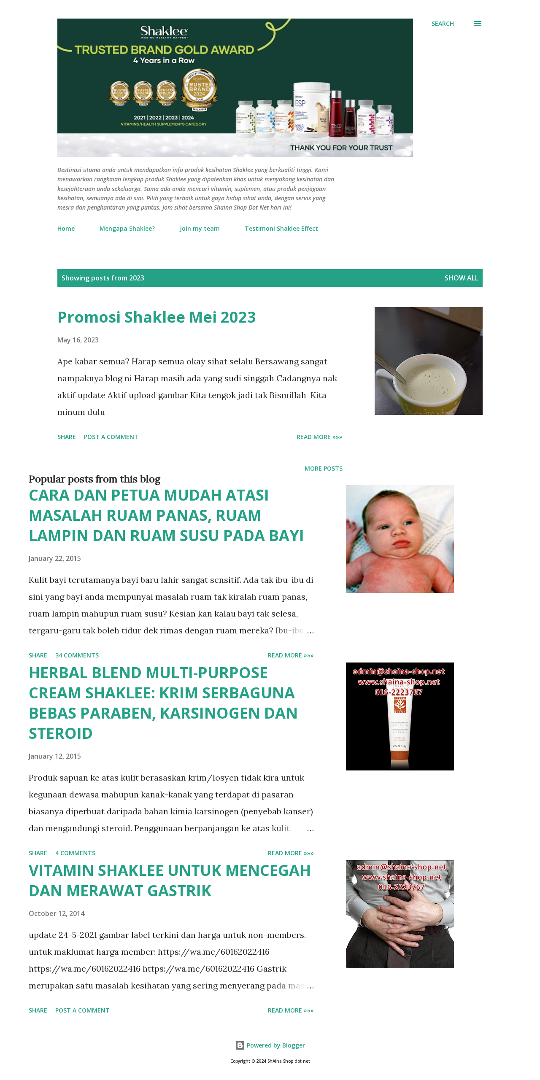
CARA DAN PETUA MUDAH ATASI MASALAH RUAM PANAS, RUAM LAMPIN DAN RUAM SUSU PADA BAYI (166, 515)
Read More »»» (320, 437)
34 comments (77, 655)
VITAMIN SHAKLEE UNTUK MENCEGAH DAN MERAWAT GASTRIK (170, 880)
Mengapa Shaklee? (127, 228)
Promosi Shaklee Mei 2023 (156, 317)
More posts (324, 468)
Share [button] (66, 437)
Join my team (200, 228)
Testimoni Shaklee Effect (281, 228)
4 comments (75, 853)
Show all (461, 278)
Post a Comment (111, 437)
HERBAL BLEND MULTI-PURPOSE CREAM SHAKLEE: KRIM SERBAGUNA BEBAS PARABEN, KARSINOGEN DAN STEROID (163, 702)
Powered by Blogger (275, 1045)
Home (66, 228)
